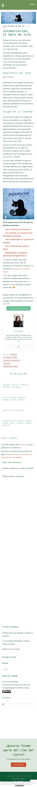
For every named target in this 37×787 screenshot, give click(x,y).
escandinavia (8, 357)
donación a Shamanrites (18, 308)
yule (15, 366)
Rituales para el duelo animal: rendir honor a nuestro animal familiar (17, 423)
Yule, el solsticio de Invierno (17, 229)
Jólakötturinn (15, 360)
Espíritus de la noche (13, 410)
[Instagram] (18, 347)
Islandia (6, 360)
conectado (24, 444)
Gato (14, 357)
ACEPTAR (19, 785)
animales (13, 354)
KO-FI (31, 468)
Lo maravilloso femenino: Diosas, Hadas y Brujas (16, 642)
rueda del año (8, 366)
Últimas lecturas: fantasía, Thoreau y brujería (17, 634)
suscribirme (18, 765)
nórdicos (7, 363)
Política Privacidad (18, 778)
